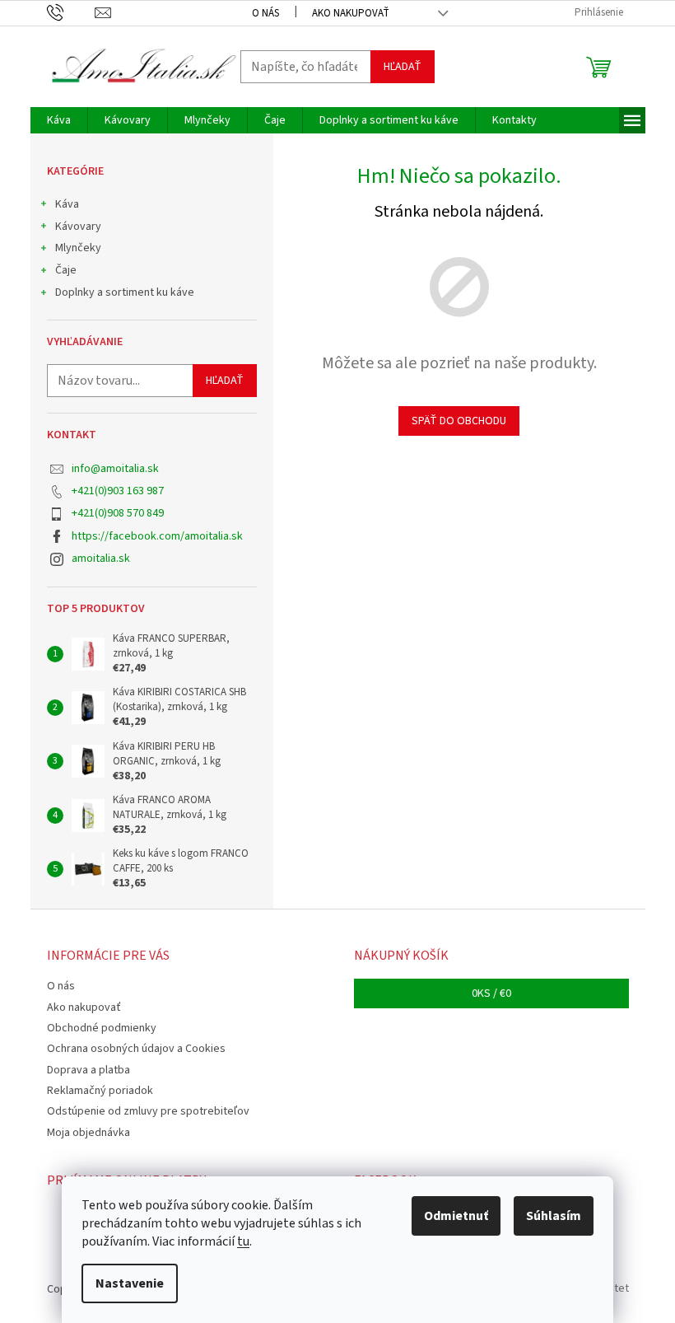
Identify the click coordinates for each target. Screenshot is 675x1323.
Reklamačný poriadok (100, 1090)
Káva (67, 204)
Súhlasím (553, 1216)
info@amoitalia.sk (115, 468)
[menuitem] (58, 120)
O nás (265, 13)
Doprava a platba (88, 1070)
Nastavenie (129, 1283)
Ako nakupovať (350, 13)
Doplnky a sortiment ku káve (124, 292)
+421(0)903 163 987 (118, 491)
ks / (491, 993)
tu (243, 1241)
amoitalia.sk (101, 558)
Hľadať (402, 66)
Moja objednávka (88, 1132)
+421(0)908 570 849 (118, 513)
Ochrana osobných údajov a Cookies (136, 1048)
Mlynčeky (78, 248)
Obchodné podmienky (101, 1028)
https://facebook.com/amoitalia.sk (157, 536)
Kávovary (78, 226)
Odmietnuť (456, 1216)
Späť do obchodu (459, 421)
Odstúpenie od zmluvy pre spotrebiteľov (148, 1111)
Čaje (66, 270)
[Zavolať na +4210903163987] (71, 12)
